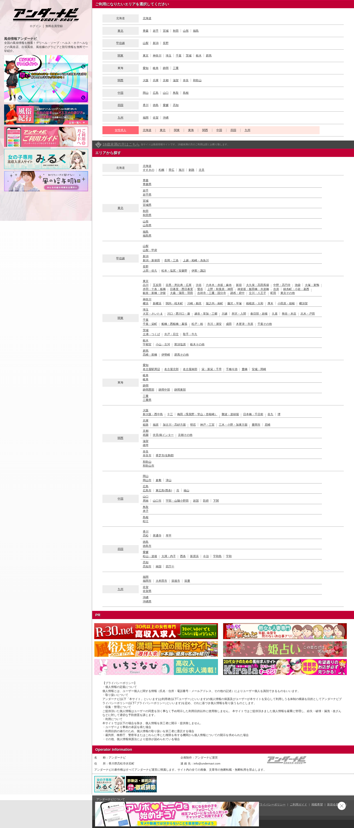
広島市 (147, 490)
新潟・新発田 (151, 260)
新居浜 (194, 556)
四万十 (170, 566)
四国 (120, 105)
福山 (186, 490)
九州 (120, 117)
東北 (120, 30)
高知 (176, 105)
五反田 (157, 285)
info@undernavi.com (207, 763)
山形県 (147, 225)
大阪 (146, 80)
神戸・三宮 (207, 424)
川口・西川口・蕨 (178, 313)
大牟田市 (161, 580)
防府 (206, 500)
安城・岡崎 (259, 369)
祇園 (146, 435)
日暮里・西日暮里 (181, 289)
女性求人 (120, 130)
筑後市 (175, 580)
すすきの (148, 169)
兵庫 (156, 80)
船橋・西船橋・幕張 (174, 324)
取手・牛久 (190, 334)
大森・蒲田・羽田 (181, 293)
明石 (193, 424)
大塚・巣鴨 (312, 285)
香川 (146, 105)
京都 (166, 80)
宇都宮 (147, 344)
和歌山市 (148, 465)
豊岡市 (256, 424)
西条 (183, 556)
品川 (146, 285)
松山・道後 (150, 556)
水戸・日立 (171, 334)
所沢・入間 (239, 313)
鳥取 (176, 92)
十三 (170, 414)
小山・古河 (163, 344)
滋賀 (176, 80)
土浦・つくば (151, 334)
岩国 (196, 500)
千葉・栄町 (150, 324)
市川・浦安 (214, 324)
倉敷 (158, 480)
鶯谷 (200, 289)
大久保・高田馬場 (257, 285)
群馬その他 (181, 354)
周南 (146, 500)
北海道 (147, 18)
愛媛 (166, 105)
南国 (158, 566)
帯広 (171, 169)
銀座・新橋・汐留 (154, 293)
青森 (146, 30)
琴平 (168, 535)
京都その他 (185, 435)
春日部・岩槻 (259, 313)
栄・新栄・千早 (212, 369)
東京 (146, 55)
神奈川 (157, 55)
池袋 (298, 285)
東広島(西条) (164, 490)
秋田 (176, 30)
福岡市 (147, 580)
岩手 (156, 30)
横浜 (146, 303)
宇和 (229, 556)
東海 (191, 130)
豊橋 (244, 369)
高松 (146, 535)
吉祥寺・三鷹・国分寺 (211, 293)
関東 (120, 55)
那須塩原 (180, 344)
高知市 (147, 566)
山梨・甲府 (150, 250)
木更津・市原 (244, 324)
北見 (201, 169)
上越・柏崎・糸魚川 (196, 260)
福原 (156, 424)
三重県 (147, 400)
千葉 (179, 55)
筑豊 (187, 580)
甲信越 (120, 43)
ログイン (35, 26)
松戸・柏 (197, 324)
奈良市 (147, 455)
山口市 (157, 500)
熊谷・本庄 (289, 313)
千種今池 (231, 369)
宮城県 (147, 204)
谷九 (270, 414)
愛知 (146, 68)
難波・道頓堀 (230, 414)
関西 (120, 80)
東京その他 (287, 293)
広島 (156, 92)
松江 (146, 521)
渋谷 (199, 285)
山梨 (146, 43)
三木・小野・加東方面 (233, 424)
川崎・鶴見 (194, 303)
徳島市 (147, 546)
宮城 (166, 30)
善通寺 (157, 535)
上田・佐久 (150, 270)
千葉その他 (265, 324)
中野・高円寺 (281, 285)
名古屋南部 (190, 369)
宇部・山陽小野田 (177, 500)
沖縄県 (147, 601)
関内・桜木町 (174, 303)
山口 (166, 92)
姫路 (146, 424)
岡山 (146, 92)
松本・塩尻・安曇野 (174, 270)
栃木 (199, 55)
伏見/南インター (163, 435)
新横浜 (157, 303)
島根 (186, 92)
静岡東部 (180, 389)
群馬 (209, 55)
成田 (229, 324)
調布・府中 (237, 293)
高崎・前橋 (150, 354)
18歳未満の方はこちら (121, 144)
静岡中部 (164, 389)
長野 (166, 43)
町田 (273, 293)
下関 (216, 500)
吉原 (276, 289)
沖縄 (166, 117)
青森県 (147, 184)
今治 (206, 556)
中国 (120, 92)
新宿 (239, 285)
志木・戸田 (308, 313)
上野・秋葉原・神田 (220, 289)
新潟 (156, 43)
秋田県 (147, 215)
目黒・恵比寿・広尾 (179, 285)
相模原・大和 (254, 303)
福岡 (146, 117)
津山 (168, 480)
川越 (224, 313)
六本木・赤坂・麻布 (219, 285)
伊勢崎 (165, 354)
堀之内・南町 (214, 303)
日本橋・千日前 (253, 414)
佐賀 (156, 117)
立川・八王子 (257, 293)
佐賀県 (147, 591)
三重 (176, 68)
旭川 (181, 169)
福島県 (147, 235)
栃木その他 (197, 344)
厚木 (270, 303)
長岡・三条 (171, 260)
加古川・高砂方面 (174, 424)
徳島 (156, 105)
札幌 (161, 169)
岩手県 (147, 194)
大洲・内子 (168, 556)
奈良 (186, 80)
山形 (186, 30)
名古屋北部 (171, 369)
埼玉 (168, 55)
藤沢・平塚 (234, 303)
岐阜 (156, 68)
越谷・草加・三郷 (205, 313)
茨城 (189, 55)
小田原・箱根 (286, 303)
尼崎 (267, 424)
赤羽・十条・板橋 (154, 289)
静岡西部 (148, 389)
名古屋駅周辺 (151, 369)
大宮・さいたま (153, 313)
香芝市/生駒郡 (165, 455)
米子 (146, 511)
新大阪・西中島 (153, 414)
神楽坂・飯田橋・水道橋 (253, 289)
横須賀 (303, 303)
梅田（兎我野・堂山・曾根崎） (197, 414)
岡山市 (147, 480)
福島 (196, 30)
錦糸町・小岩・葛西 (296, 289)
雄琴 (146, 445)
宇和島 (217, 556)
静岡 (166, 68)
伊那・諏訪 (199, 270)
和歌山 (197, 80)
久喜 (275, 313)
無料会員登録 (54, 26)
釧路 (191, 169)
